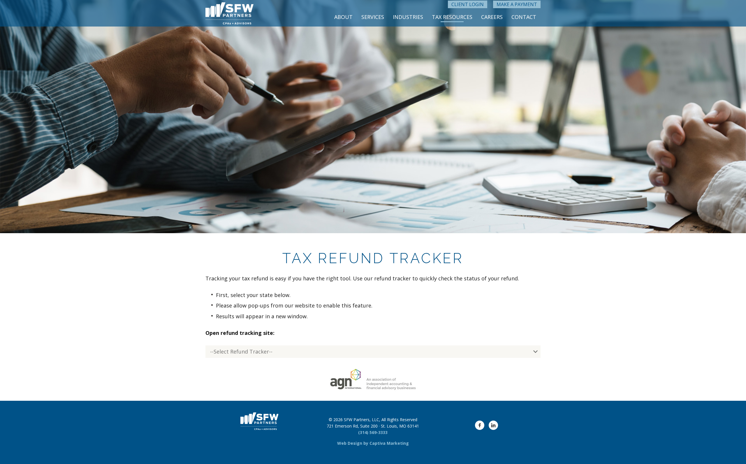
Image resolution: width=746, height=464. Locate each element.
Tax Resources (452, 16)
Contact (523, 16)
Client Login (467, 4)
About (343, 16)
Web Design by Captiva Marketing (373, 443)
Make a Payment (517, 4)
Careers (492, 16)
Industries (408, 16)
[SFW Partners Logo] (229, 13)
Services (372, 16)
